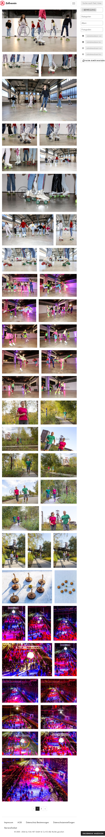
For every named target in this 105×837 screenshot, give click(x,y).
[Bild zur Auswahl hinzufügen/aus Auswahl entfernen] (73, 13)
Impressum (8, 822)
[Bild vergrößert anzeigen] (4, 12)
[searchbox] (98, 9)
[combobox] (92, 10)
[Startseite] (8, 3)
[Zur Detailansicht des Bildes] (39, 31)
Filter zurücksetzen (93, 60)
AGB (20, 822)
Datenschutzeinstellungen (64, 822)
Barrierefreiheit (10, 828)
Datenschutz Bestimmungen (37, 822)
